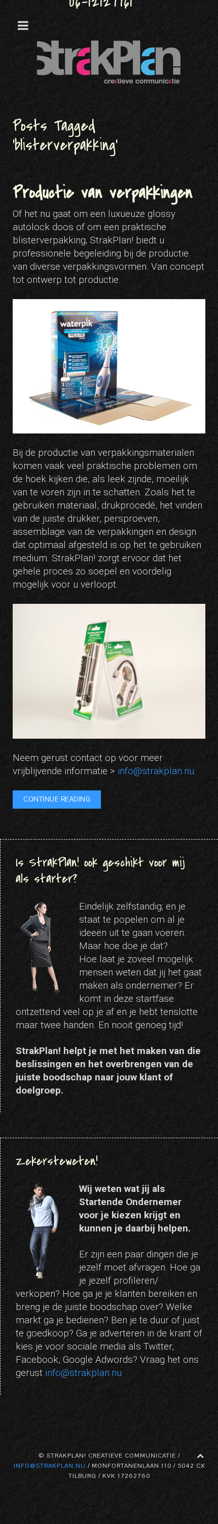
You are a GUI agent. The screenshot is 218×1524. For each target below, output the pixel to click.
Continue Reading (56, 799)
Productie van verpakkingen (103, 192)
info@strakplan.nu (156, 771)
